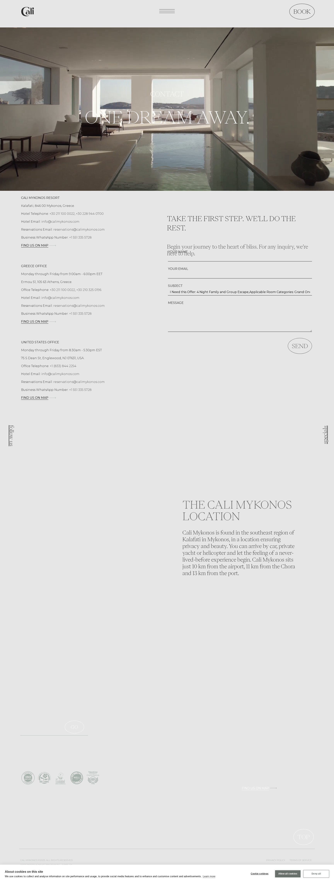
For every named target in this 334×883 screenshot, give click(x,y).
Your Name (178, 252)
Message (176, 303)
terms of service (301, 860)
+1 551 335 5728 (80, 237)
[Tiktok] (10, 440)
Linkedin (248, 737)
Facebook (248, 721)
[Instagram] (10, 432)
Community (176, 726)
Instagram (249, 726)
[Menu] (167, 11)
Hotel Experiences (180, 788)
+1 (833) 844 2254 (63, 366)
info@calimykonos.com (60, 221)
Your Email (178, 269)
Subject (175, 286)
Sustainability (177, 732)
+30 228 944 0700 (90, 214)
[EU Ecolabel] (60, 777)
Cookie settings (259, 873)
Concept (174, 721)
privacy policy (275, 860)
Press (171, 737)
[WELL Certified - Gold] (76, 777)
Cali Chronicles (178, 798)
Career (172, 804)
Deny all (316, 873)
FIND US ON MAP (34, 245)
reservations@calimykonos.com (79, 229)
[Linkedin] (10, 448)
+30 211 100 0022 (62, 214)
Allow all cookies (287, 873)
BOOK (302, 11)
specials (325, 435)
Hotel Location (178, 782)
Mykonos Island (178, 793)
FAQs (172, 771)
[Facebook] (10, 424)
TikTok (247, 732)
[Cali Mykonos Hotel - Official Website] (27, 10)
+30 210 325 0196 (88, 290)
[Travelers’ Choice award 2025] (93, 777)
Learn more (209, 876)
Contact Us (175, 809)
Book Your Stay (178, 777)
